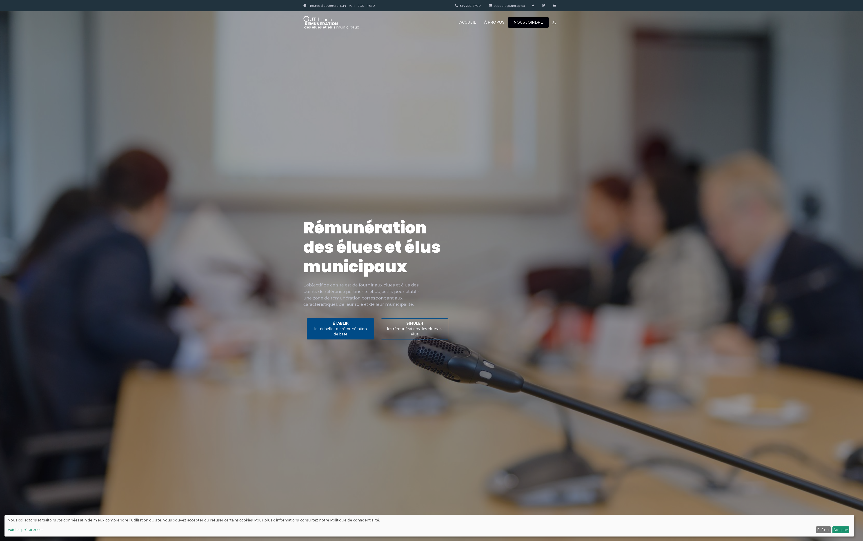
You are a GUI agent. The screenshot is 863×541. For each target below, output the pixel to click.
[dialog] (429, 526)
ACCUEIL (467, 22)
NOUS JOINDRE (528, 22)
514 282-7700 (470, 5)
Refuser (823, 530)
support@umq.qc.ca (509, 5)
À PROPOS (494, 22)
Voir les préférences (25, 530)
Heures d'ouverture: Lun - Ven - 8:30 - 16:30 (341, 5)
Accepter (841, 530)
